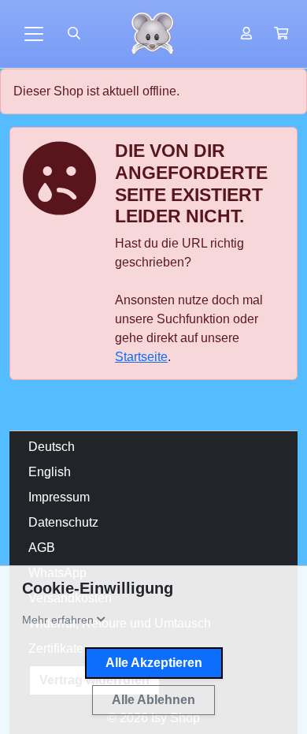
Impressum (59, 497)
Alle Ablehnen (153, 699)
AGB (41, 547)
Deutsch (51, 446)
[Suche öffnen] (74, 34)
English (49, 472)
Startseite (141, 356)
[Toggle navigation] (34, 34)
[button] (281, 34)
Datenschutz (63, 522)
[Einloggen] (246, 34)
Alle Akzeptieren (153, 662)
